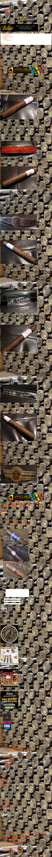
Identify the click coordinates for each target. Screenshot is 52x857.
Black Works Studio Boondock (9, 761)
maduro (24, 505)
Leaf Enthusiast (4, 786)
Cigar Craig (3, 778)
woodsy (22, 506)
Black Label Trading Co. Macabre (10, 759)
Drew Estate (17, 854)
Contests (4, 11)
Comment (3, 596)
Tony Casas (5, 750)
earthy (6, 505)
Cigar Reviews (6, 8)
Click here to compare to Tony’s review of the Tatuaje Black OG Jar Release (16, 408)
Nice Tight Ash (4, 791)
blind (32, 502)
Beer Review (18, 853)
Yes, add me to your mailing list (8, 606)
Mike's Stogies (3, 789)
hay (12, 505)
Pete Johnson (23, 854)
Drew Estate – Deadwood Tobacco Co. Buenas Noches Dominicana (17, 755)
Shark (12, 506)
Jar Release (18, 505)
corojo (27, 503)
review (9, 506)
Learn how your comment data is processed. (25, 610)
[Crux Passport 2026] (15, 544)
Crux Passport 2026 (7, 545)
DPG (4, 505)
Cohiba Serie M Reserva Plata (9, 758)
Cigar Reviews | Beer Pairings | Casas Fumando (12, 804)
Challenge (13, 503)
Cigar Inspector (4, 780)
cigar (16, 503)
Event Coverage (6, 806)
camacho (3, 503)
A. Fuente (9, 502)
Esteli (1, 854)
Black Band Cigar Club (5, 773)
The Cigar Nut (3, 782)
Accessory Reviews (7, 10)
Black (29, 502)
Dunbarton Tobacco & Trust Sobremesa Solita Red (13, 562)
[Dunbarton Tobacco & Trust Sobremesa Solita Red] (15, 560)
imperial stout (30, 854)
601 (6, 502)
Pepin (2, 506)
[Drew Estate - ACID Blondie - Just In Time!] (26, 73)
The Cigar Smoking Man (6, 799)
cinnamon (19, 503)
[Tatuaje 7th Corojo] (15, 577)
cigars (45, 854)
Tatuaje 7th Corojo (7, 579)
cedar (9, 503)
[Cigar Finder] (7, 721)
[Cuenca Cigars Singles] (9, 686)
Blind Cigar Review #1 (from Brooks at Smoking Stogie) (19, 522)
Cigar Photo (3, 784)
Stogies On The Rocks (5, 795)
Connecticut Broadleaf (5, 854)
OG (32, 505)
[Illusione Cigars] (9, 642)
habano (36, 854)
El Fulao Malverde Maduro (14, 746)
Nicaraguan (6, 853)
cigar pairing (14, 853)
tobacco (38, 854)
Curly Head (36, 503)
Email (2, 601)
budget (34, 502)
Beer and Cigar (22, 853)
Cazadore (6, 503)
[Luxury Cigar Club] (19, 31)
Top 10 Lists (5, 9)
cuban (29, 503)
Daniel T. (4, 53)
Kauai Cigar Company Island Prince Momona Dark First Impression (21, 748)
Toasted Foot (3, 802)
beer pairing (10, 853)
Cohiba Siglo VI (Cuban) (11, 747)
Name (2, 598)
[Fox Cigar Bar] (9, 664)
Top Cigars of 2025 (7, 762)
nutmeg (27, 505)
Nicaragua (26, 853)
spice (32, 853)
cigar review (2, 853)
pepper (5, 506)
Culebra (32, 503)
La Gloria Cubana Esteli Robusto (18, 749)
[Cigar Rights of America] (7, 729)
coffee (44, 853)
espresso (9, 505)
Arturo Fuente (14, 502)
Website (2, 603)
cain (36, 502)
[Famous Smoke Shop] (9, 708)
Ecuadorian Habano (40, 853)
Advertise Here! (6, 735)
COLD (24, 503)
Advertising (8, 14)
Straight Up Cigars (4, 797)
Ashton (18, 502)
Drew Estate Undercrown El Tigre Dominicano (12, 757)
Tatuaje (19, 506)
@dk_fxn (31, 84)
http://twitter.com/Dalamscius (12, 520)
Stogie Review (3, 793)
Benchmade (26, 502)
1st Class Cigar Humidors (6, 771)
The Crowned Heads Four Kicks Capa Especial (18, 750)
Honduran (13, 854)
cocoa (22, 503)
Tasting (16, 506)
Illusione (14, 505)
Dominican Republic (48, 853)
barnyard (22, 502)
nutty (30, 505)
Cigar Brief (3, 775)
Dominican (35, 853)
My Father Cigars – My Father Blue (10, 765)
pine (7, 506)
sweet (14, 506)
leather (21, 505)
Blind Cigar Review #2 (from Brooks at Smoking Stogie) (17, 524)
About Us (5, 13)
